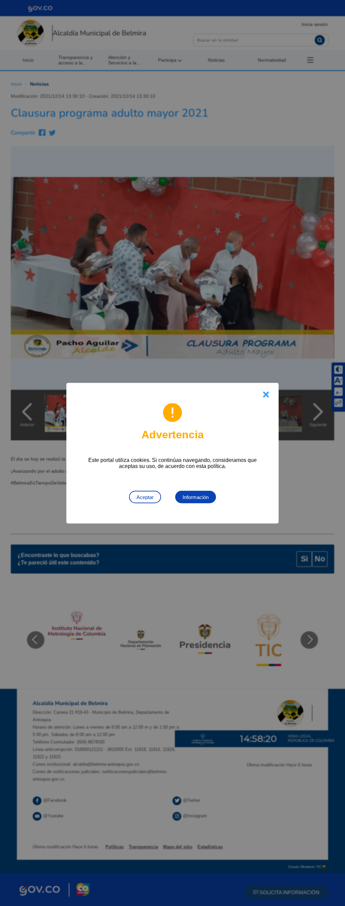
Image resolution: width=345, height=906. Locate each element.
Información (196, 497)
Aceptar (145, 497)
